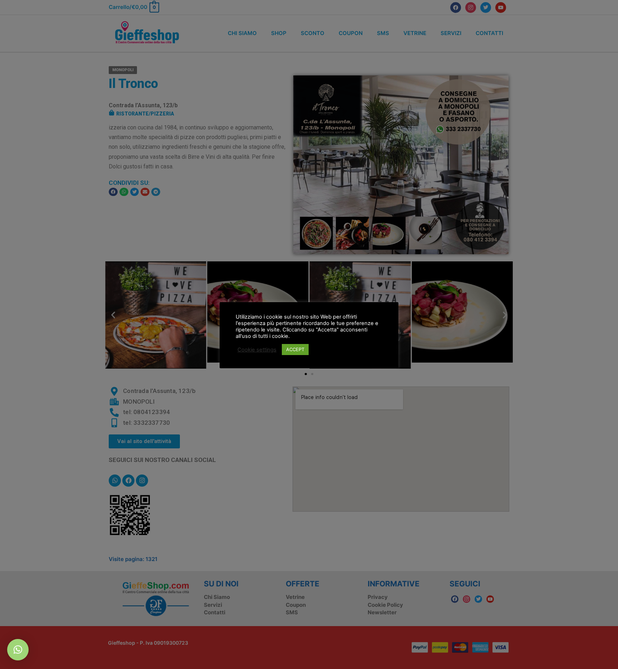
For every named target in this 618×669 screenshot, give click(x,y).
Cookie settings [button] (256, 349)
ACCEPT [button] (295, 349)
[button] (18, 649)
